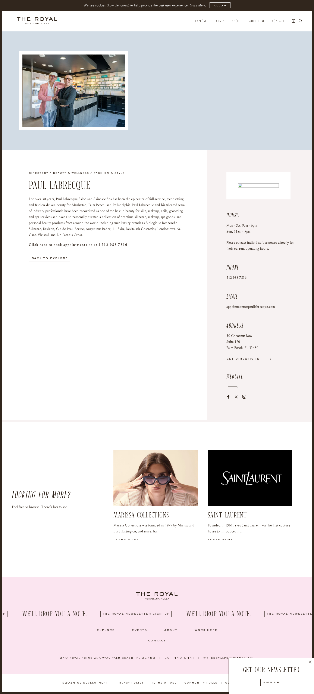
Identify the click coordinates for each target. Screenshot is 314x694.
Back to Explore (50, 258)
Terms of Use (164, 683)
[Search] (300, 21)
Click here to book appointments (58, 245)
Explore (201, 21)
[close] (310, 662)
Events (219, 21)
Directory (38, 173)
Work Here (257, 21)
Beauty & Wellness (71, 173)
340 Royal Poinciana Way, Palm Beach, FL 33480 (108, 658)
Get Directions (243, 358)
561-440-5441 (179, 658)
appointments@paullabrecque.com (250, 307)
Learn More (197, 5)
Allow (220, 5)
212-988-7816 (236, 278)
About (236, 21)
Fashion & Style (109, 173)
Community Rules (200, 683)
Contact (278, 21)
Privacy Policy (130, 683)
